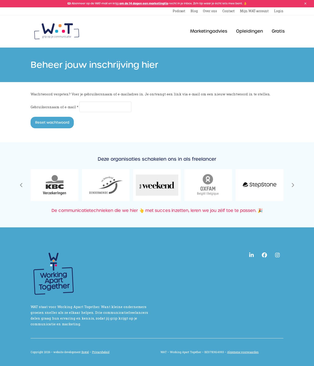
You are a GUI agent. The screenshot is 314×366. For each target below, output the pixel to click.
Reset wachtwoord (52, 122)
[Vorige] (21, 185)
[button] (305, 3)
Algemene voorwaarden (243, 352)
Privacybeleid (100, 352)
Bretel (85, 352)
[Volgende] (292, 185)
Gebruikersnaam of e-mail (54, 107)
